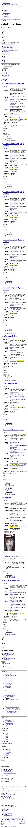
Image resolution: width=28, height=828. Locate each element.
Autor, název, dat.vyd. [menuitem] (8, 46)
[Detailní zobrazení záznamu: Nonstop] (9, 550)
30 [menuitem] (4, 59)
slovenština (8, 687)
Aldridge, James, (13, 592)
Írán (11, 614)
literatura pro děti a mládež (16, 120)
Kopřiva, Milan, (13, 106)
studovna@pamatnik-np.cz (10, 773)
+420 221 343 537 (7, 770)
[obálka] (8, 483)
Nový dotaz (6, 659)
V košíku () (3, 20)
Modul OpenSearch (7, 813)
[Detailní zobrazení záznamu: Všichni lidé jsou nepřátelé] (10, 473)
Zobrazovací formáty (10, 64)
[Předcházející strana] (6, 375)
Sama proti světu (10, 383)
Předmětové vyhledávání (9, 658)
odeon (7, 750)
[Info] (9, 134)
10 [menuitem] (4, 56)
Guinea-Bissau (9, 723)
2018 (7, 737)
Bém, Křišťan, (13, 350)
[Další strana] (8, 375)
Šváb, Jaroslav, (13, 352)
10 (4, 36)
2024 (7, 734)
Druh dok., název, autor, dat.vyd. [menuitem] (10, 50)
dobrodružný (22, 119)
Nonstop (7, 498)
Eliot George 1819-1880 (11, 711)
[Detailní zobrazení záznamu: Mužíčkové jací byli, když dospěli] (5, 176)
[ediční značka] (10, 485)
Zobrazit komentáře (11, 576)
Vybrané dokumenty (11, 140)
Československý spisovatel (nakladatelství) (16, 601)
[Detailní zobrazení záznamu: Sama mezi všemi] (5, 367)
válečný (21, 613)
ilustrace (12, 466)
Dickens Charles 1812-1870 (12, 707)
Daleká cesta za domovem (13, 84)
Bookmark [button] (9, 138)
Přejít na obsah (6, 1)
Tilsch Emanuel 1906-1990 (12, 709)
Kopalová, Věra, (13, 395)
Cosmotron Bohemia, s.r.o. (17, 819)
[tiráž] (7, 489)
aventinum (8, 752)
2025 (7, 733)
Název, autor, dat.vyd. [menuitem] (8, 47)
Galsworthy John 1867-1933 (12, 708)
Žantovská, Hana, (14, 103)
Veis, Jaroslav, (13, 512)
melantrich (8, 749)
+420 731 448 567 (8, 797)
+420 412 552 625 (7, 796)
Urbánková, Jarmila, (14, 594)
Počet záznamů (5, 54)
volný (7, 674)
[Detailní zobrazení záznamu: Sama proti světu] (5, 414)
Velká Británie (9, 721)
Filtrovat (3, 662)
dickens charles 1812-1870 (12, 699)
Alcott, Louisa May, (14, 155)
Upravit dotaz (6, 655)
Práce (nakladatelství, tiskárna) (17, 396)
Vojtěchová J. (13, 465)
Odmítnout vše (14, 826)
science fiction (17, 528)
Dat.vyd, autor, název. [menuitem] (8, 49)
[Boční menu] (1, 8)
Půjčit (5, 86)
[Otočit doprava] (5, 375)
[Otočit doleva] (4, 375)
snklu (7, 755)
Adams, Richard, (13, 96)
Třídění (8, 43)
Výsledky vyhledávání (8, 653)
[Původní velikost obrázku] (6, 134)
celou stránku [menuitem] (6, 75)
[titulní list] (9, 488)
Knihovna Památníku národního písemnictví (11, 19)
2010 (7, 739)
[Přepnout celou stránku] (8, 134)
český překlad (23, 464)
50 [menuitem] (4, 60)
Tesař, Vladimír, (13, 445)
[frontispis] (9, 486)
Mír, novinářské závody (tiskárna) (17, 111)
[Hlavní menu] (2, 8)
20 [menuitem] (4, 57)
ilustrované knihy (21, 465)
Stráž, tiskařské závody (15, 520)
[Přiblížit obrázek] (4, 134)
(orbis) (7, 753)
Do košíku (3, 73)
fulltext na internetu (10, 675)
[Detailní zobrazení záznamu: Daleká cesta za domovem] (5, 128)
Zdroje (4, 657)
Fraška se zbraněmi (11, 581)
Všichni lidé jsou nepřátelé (13, 430)
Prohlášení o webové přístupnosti (10, 4)
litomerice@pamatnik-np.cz (10, 798)
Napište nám (6, 814)
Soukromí (5, 811)
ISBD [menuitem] (4, 69)
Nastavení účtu (6, 13)
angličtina (8, 683)
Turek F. (17, 466)
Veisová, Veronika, (14, 510)
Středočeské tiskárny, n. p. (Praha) (17, 604)
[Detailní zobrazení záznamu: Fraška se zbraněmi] (5, 622)
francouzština (9, 684)
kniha (7, 666)
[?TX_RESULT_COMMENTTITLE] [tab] (15, 556)
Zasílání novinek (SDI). (8, 654)
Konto (4, 11)
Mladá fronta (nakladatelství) (16, 109)
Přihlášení (5, 16)
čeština (7, 681)
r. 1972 (21, 466)
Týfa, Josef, (12, 449)
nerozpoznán (9, 668)
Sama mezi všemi (10, 336)
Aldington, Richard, (14, 347)
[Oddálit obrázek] (5, 134)
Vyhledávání (6, 10)
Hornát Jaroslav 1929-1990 (12, 712)
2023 (7, 736)
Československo (9, 724)
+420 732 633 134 (8, 771)
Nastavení (8, 826)
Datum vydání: (6, 743)
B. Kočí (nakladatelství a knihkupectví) (15, 163)
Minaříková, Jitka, (14, 101)
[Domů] (11, 6)
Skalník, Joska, (13, 514)
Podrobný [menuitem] (5, 68)
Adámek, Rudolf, (14, 160)
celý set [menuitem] (5, 76)
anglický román (9, 693)
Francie (7, 725)
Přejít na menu (6, 3)
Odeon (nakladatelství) (15, 517)
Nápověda (5, 14)
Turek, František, (13, 447)
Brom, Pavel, (13, 597)
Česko (7, 720)
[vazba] (8, 484)
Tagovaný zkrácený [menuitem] (7, 66)
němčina (8, 686)
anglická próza (13, 361)
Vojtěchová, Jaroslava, (15, 442)
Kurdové (14, 614)
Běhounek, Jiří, (13, 99)
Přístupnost (5, 810)
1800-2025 (9, 743)
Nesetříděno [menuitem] (6, 51)
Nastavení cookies (7, 815)
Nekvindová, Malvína (15, 158)
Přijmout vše (3, 826)
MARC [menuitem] (5, 70)
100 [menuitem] (4, 61)
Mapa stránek (6, 809)
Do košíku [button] (9, 136)
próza (20, 463)
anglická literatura (14, 463)
